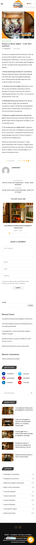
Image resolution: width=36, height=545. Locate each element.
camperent (7, 48)
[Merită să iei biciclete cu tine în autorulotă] (7, 457)
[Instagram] (20, 527)
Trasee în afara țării (18, 496)
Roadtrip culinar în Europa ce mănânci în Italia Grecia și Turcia (23, 445)
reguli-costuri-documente (18, 487)
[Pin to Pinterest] (26, 161)
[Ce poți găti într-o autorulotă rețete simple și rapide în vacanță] (7, 434)
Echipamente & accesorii (18, 478)
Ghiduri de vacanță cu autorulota (18, 483)
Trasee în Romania (18, 504)
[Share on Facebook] (22, 161)
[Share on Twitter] (24, 161)
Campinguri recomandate (18, 474)
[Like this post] (20, 161)
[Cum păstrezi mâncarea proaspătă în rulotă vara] (18, 213)
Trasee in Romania (18, 500)
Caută (4, 302)
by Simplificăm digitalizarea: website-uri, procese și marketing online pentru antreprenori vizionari (18, 540)
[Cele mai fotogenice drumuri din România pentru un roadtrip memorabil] (7, 422)
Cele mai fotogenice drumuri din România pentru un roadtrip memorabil (23, 422)
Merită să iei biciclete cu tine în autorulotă (15, 346)
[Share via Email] (28, 161)
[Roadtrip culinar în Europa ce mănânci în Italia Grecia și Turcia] (7, 446)
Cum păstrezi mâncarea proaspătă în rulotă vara (17, 319)
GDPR (27, 536)
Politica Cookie (19, 536)
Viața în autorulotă (18, 513)
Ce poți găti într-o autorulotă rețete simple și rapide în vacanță (24, 433)
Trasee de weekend (18, 491)
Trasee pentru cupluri (18, 509)
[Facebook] (16, 527)
